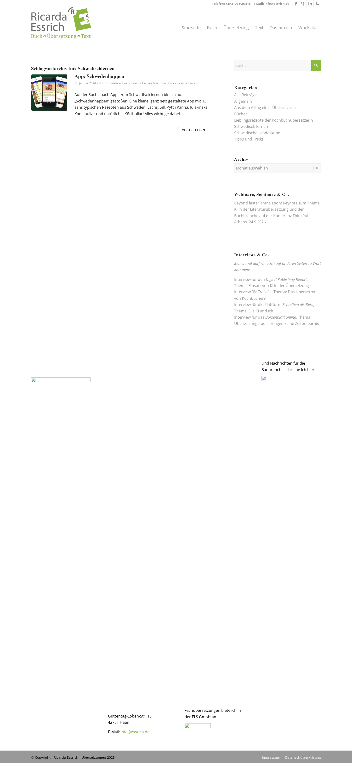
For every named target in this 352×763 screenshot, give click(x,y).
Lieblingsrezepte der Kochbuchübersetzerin (273, 120)
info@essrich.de (277, 3)
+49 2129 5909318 (238, 3)
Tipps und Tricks (249, 139)
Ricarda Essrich (187, 83)
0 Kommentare (110, 83)
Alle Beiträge (245, 94)
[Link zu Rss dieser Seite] (317, 3)
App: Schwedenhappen (99, 76)
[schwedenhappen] (49, 92)
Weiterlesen (193, 130)
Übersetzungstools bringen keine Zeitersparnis (276, 323)
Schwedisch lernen (251, 126)
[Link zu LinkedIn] (310, 3)
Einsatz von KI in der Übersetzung (279, 285)
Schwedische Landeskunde (147, 83)
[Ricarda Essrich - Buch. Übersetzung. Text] (61, 27)
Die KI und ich (261, 311)
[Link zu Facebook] (295, 3)
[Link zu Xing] (302, 3)
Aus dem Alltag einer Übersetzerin (265, 107)
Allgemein (243, 101)
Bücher (240, 114)
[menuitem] (191, 27)
